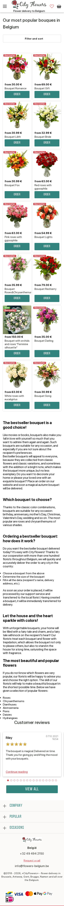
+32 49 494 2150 (32, 853)
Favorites (52, 6)
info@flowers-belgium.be (32, 866)
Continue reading (17, 772)
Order (17, 94)
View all (32, 789)
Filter (34, 38)
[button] (8, 780)
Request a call (32, 860)
